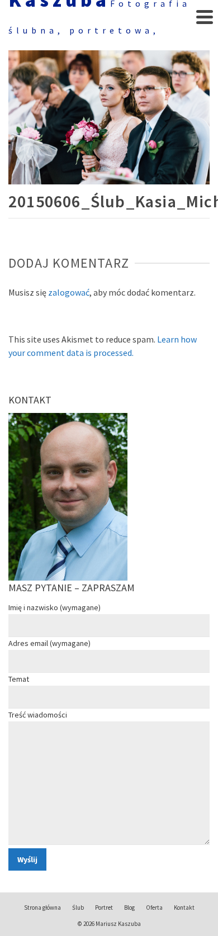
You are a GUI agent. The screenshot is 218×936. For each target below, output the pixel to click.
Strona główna (42, 907)
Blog (129, 907)
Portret (104, 907)
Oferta (154, 907)
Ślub (78, 907)
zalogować (68, 292)
